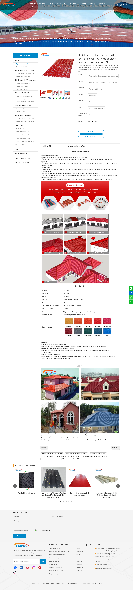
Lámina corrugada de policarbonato (26, 101)
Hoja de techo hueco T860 (23, 83)
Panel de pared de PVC (22, 131)
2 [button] (64, 502)
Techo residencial (47, 456)
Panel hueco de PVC (22, 89)
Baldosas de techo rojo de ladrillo (76, 453)
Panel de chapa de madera (23, 158)
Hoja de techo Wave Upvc (57, 555)
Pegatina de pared (55, 574)
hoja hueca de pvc (55, 558)
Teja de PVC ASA (54, 548)
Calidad (42, 3)
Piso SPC (18, 149)
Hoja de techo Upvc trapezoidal (59, 551)
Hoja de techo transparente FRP (25, 121)
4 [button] (69, 502)
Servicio (51, 3)
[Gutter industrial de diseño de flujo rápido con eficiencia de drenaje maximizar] (106, 479)
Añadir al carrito (90, 136)
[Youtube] (27, 568)
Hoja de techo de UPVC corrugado (25, 70)
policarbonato (53, 564)
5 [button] (72, 502)
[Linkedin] (21, 568)
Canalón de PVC (20, 109)
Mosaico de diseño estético (71, 459)
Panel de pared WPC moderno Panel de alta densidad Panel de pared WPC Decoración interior (53, 495)
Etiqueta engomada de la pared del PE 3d (27, 141)
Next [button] (118, 486)
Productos (32, 3)
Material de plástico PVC (98, 453)
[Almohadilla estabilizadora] (26, 479)
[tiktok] (15, 572)
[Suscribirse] (43, 561)
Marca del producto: (73, 146)
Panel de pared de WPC (22, 162)
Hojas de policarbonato (22, 92)
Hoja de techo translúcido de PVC (25, 119)
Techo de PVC (20, 128)
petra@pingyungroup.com (103, 568)
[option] (26, 480)
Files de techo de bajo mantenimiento (68, 456)
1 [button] (61, 502)
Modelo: (44, 146)
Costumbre (61, 3)
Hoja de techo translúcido (23, 115)
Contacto (101, 3)
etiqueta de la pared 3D (22, 135)
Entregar (19, 536)
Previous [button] (15, 486)
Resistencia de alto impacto (50, 459)
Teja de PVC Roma (21, 66)
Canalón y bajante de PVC (23, 105)
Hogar (22, 3)
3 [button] (66, 502)
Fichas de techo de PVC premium (52, 453)
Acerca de (82, 3)
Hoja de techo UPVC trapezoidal (25, 73)
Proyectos (72, 3)
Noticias (92, 3)
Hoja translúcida (54, 561)
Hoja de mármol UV (21, 154)
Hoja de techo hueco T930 (23, 86)
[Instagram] (34, 568)
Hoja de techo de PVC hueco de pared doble (26, 80)
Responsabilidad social (29, 7)
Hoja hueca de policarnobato (24, 99)
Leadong (93, 583)
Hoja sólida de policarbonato (24, 96)
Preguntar (90, 131)
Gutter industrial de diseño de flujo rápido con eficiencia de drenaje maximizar (106, 495)
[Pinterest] (40, 568)
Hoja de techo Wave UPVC (23, 76)
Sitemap (100, 583)
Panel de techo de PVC (22, 125)
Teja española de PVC (22, 64)
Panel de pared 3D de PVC (23, 138)
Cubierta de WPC (20, 145)
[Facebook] (15, 568)
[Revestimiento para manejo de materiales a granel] (80, 479)
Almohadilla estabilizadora (26, 493)
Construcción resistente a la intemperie (95, 456)
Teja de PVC (18, 60)
